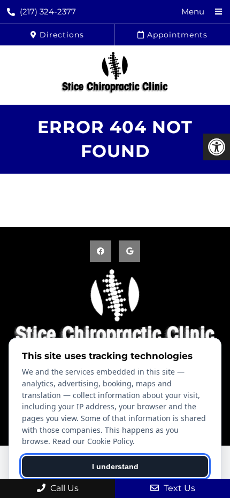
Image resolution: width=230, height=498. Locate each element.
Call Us (63, 488)
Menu (192, 11)
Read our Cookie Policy (92, 441)
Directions (60, 35)
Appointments (176, 35)
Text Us (178, 488)
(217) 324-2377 (48, 11)
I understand (115, 466)
